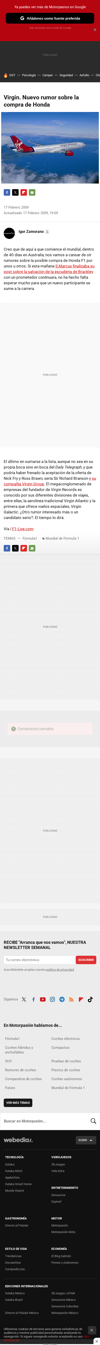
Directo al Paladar (16, 1225)
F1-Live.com (22, 528)
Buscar (93, 1121)
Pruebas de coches (66, 1061)
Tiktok (90, 998)
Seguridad (66, 75)
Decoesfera (13, 1262)
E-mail (32, 192)
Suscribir (86, 960)
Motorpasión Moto (63, 1232)
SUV (8, 1061)
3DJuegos (58, 1164)
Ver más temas (18, 1102)
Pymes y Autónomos (64, 1262)
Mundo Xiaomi (14, 1190)
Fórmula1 (30, 538)
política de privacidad (60, 969)
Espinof (56, 1201)
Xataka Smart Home (18, 1184)
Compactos (60, 1048)
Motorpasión (59, 1225)
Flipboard (23, 192)
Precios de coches (65, 1070)
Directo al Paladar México (22, 1313)
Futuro (10, 1088)
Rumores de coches (20, 1070)
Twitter (15, 192)
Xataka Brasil (14, 1300)
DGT (12, 75)
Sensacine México (63, 1300)
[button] (33, 231)
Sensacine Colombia (64, 1306)
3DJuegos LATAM (63, 1293)
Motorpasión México (64, 1313)
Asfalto (84, 75)
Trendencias (13, 1256)
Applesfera (12, 1177)
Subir (82, 1140)
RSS (71, 998)
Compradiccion (15, 1269)
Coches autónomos (66, 1079)
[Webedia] (18, 1143)
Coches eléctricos (65, 1039)
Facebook (7, 192)
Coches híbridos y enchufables (19, 1050)
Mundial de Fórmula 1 (62, 538)
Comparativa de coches (23, 1079)
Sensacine (58, 1195)
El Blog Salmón (61, 1256)
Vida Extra (57, 1171)
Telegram (62, 998)
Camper (48, 75)
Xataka (9, 1164)
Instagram (52, 998)
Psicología (29, 75)
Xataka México (15, 1293)
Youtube (43, 998)
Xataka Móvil (13, 1171)
